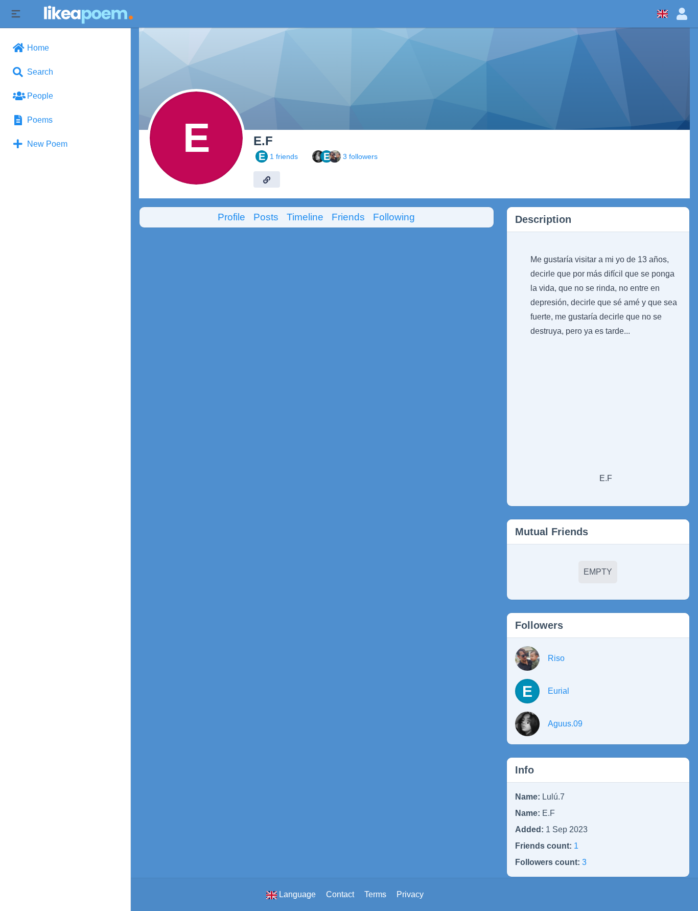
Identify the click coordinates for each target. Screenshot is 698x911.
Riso (556, 658)
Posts (265, 217)
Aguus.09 (565, 723)
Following (394, 217)
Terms (375, 894)
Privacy (410, 894)
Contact (340, 894)
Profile (231, 217)
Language (296, 894)
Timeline (305, 217)
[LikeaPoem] (87, 14)
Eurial (558, 691)
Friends (348, 217)
